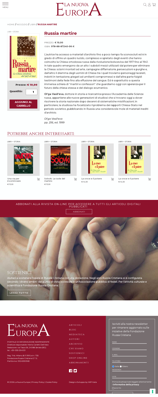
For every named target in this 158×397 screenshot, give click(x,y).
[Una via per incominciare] (23, 159)
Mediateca (77, 334)
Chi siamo (76, 348)
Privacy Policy (37, 382)
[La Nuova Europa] (79, 8)
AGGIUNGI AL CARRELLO (23, 104)
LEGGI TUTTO (19, 293)
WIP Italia (92, 382)
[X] (75, 371)
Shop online (78, 358)
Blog (72, 329)
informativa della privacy (126, 384)
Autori (74, 339)
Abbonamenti (79, 362)
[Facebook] (70, 371)
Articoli (75, 325)
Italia (117, 366)
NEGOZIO (22, 24)
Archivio (76, 344)
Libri (33, 24)
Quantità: (16, 91)
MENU (5, 7)
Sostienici (77, 353)
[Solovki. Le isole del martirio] (60, 159)
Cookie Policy (51, 382)
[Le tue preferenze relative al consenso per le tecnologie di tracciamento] (153, 392)
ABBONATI (79, 211)
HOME (11, 24)
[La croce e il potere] (97, 159)
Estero (125, 366)
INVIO (122, 394)
